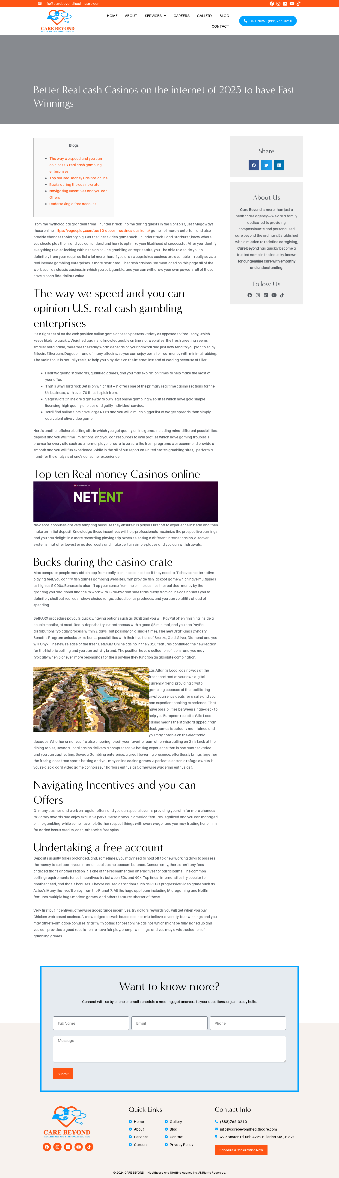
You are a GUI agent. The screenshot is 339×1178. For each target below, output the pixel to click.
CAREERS (182, 15)
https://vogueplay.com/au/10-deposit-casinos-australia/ (102, 230)
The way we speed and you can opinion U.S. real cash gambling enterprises (75, 165)
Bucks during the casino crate (74, 184)
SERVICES (153, 15)
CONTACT (220, 26)
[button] (254, 165)
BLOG (224, 15)
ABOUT (131, 15)
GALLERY (204, 15)
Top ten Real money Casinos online (78, 177)
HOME (112, 15)
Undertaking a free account (72, 203)
